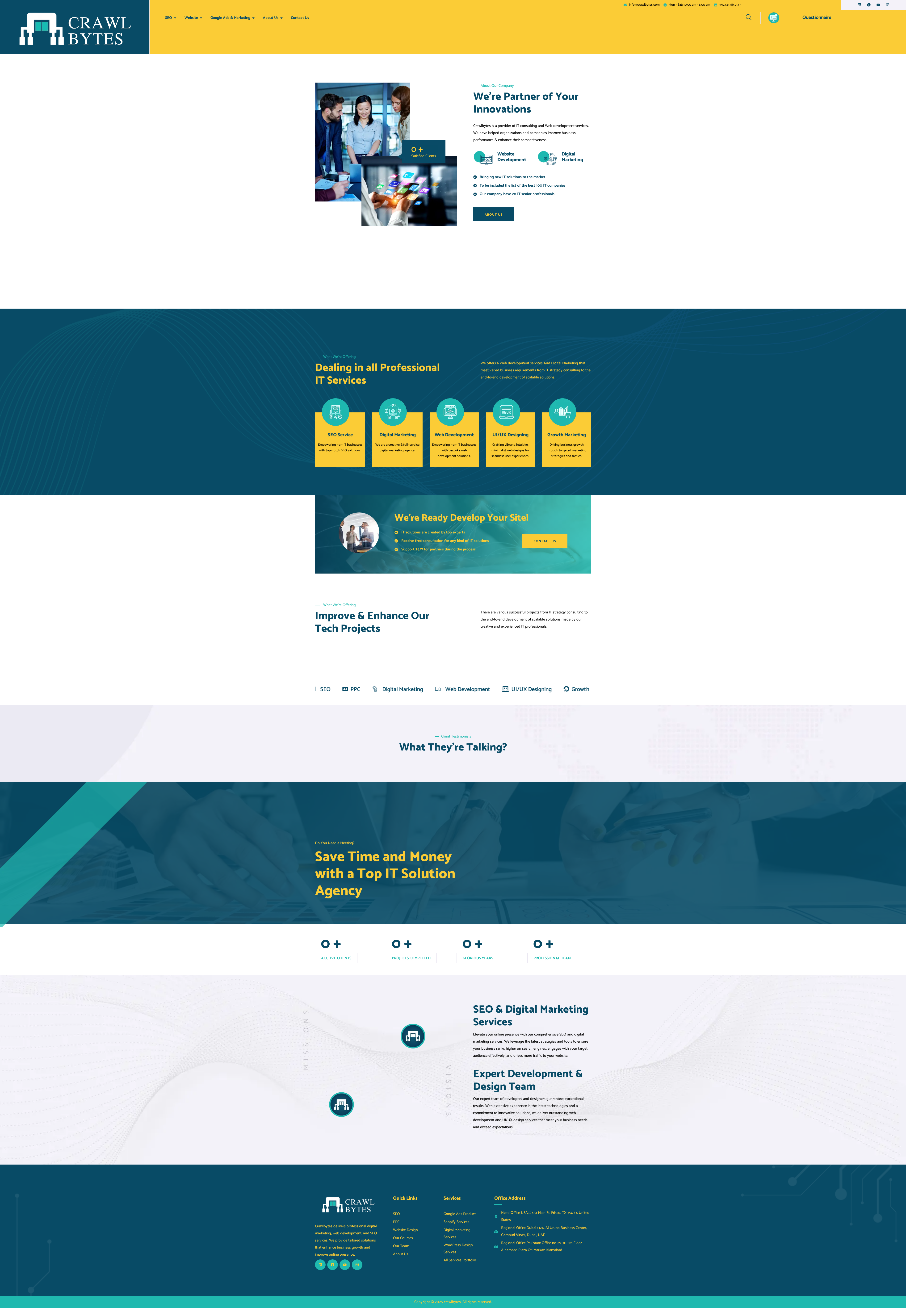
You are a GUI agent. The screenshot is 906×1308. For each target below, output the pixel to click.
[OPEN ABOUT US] (281, 18)
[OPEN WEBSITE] (201, 18)
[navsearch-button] (748, 18)
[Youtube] (878, 5)
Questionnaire (816, 17)
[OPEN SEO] (175, 18)
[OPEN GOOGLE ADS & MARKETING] (253, 18)
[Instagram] (887, 5)
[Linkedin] (859, 5)
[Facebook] (869, 5)
